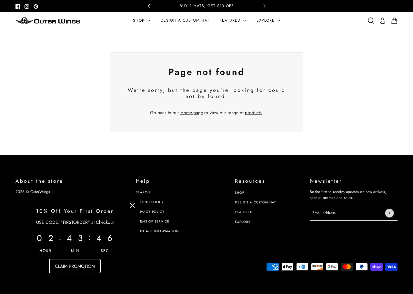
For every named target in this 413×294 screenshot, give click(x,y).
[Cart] (394, 20)
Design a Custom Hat (255, 202)
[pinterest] (36, 6)
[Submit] (389, 213)
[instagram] (27, 6)
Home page (191, 112)
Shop (239, 192)
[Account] (382, 20)
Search (143, 192)
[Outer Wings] (47, 20)
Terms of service (152, 221)
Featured (244, 212)
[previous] (148, 6)
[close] (132, 205)
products (253, 112)
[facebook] (18, 6)
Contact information (157, 231)
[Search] (371, 20)
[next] (264, 6)
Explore (243, 221)
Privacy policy (150, 211)
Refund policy (150, 202)
